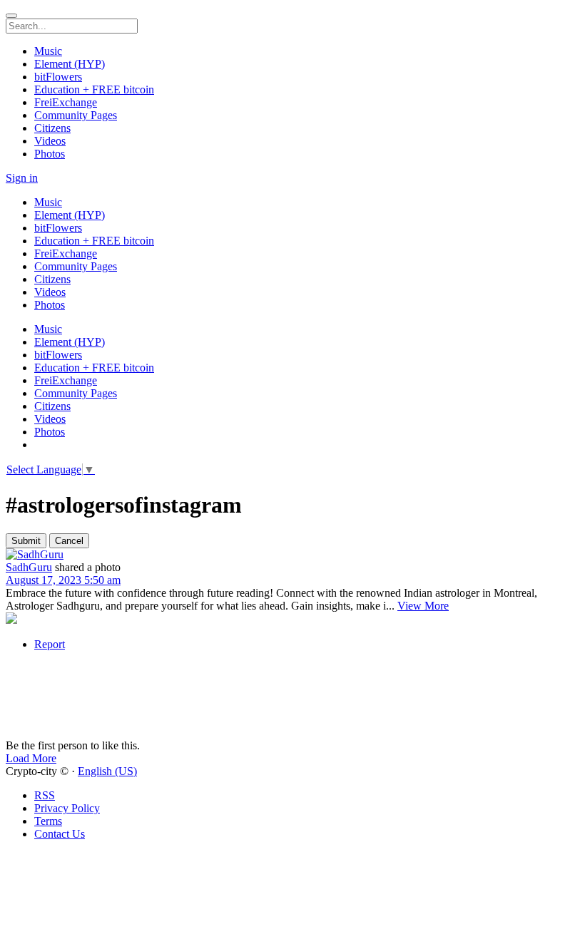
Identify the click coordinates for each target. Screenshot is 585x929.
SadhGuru (29, 567)
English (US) (107, 771)
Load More (31, 758)
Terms (48, 821)
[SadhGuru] (292, 554)
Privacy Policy (67, 808)
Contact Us (59, 834)
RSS (44, 795)
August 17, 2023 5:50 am (63, 580)
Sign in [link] (22, 178)
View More (423, 606)
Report (49, 644)
